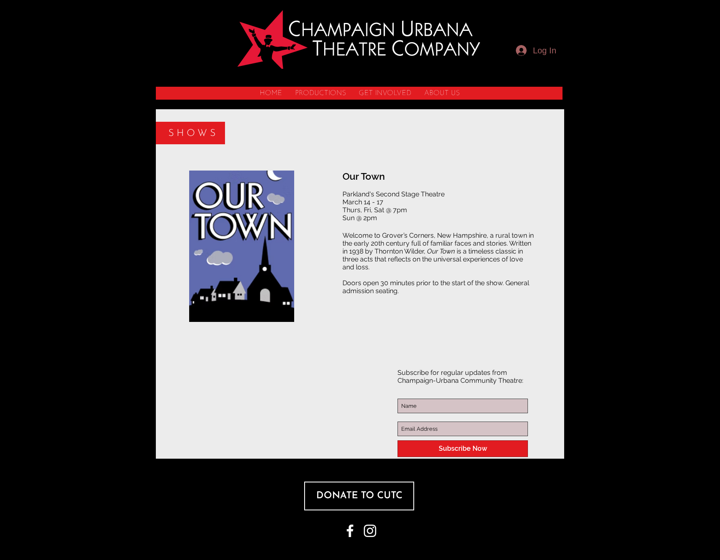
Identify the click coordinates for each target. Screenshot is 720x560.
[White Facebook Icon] (350, 530)
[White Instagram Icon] (370, 530)
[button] (320, 93)
